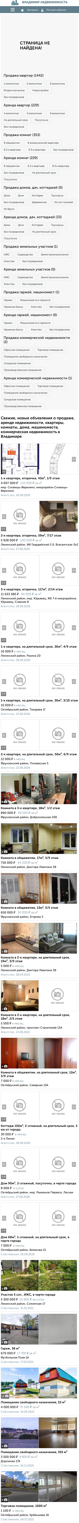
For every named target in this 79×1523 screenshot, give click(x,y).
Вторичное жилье (14, 90)
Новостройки (40, 90)
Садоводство (25, 254)
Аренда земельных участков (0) (29, 269)
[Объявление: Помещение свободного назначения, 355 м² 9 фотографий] (39, 1448)
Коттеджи (37, 195)
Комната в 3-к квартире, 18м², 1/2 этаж (30, 808)
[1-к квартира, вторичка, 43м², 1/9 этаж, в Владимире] (20, 474)
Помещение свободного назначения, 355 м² (34, 1452)
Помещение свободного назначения (25, 357)
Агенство (9, 261)
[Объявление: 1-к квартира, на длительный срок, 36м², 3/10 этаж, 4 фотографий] (20, 696)
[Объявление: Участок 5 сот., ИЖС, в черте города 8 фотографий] (39, 1290)
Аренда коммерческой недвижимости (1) (38, 378)
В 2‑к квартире (12, 150)
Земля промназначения (54, 254)
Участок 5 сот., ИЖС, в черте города (28, 1294)
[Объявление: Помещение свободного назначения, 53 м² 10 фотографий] (39, 1398)
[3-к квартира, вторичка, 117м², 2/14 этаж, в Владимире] (20, 585)
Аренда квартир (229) (21, 105)
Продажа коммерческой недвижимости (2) (37, 340)
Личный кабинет (56, 10)
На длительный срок (16, 120)
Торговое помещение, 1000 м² (24, 1506)
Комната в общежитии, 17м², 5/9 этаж (29, 858)
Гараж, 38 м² (10, 1348)
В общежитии (12, 143)
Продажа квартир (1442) (24, 75)
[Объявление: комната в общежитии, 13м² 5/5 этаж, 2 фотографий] (39, 903)
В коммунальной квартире (43, 143)
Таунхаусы (57, 195)
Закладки (32, 10)
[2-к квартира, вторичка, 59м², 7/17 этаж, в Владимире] (20, 531)
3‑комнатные (57, 84)
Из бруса (9, 209)
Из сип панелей (63, 202)
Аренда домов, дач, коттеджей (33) (33, 217)
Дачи (21, 195)
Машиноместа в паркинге (35, 300)
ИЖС (7, 254)
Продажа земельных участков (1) (31, 246)
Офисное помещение (17, 350)
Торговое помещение (50, 350)
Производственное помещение (22, 370)
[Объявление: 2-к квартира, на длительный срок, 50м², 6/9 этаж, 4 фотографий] (20, 750)
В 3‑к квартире (37, 150)
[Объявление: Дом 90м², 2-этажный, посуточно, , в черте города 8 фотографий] (20, 1179)
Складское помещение (17, 363)
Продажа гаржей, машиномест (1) (31, 292)
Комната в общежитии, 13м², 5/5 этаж (29, 907)
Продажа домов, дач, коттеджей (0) (33, 187)
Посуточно (41, 120)
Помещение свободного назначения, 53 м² (33, 1402)
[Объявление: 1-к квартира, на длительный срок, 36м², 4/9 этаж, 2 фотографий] (20, 642)
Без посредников (14, 97)
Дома (7, 195)
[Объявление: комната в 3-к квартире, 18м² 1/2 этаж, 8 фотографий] (39, 804)
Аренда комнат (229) (21, 158)
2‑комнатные (34, 84)
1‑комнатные (11, 84)
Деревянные (39, 202)
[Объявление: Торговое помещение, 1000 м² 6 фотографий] (39, 1502)
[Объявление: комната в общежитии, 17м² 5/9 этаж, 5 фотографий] (39, 854)
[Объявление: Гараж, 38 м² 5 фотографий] (39, 1344)
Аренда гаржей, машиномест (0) (30, 315)
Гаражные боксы (13, 307)
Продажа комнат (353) (22, 135)
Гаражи (8, 300)
